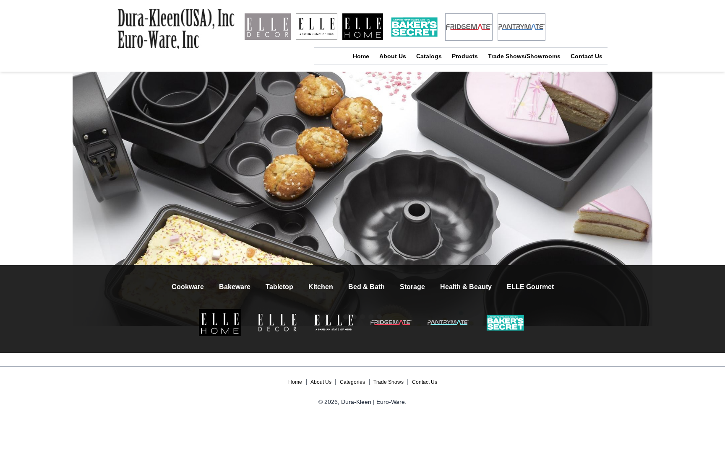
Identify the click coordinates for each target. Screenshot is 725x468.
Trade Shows (388, 382)
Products (465, 56)
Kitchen (320, 286)
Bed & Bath (366, 286)
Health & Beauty (466, 286)
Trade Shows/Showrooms (524, 56)
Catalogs (429, 56)
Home (361, 56)
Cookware (188, 286)
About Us (392, 56)
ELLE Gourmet (530, 286)
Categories (352, 382)
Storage (412, 286)
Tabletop (279, 286)
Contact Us (586, 56)
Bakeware (234, 286)
